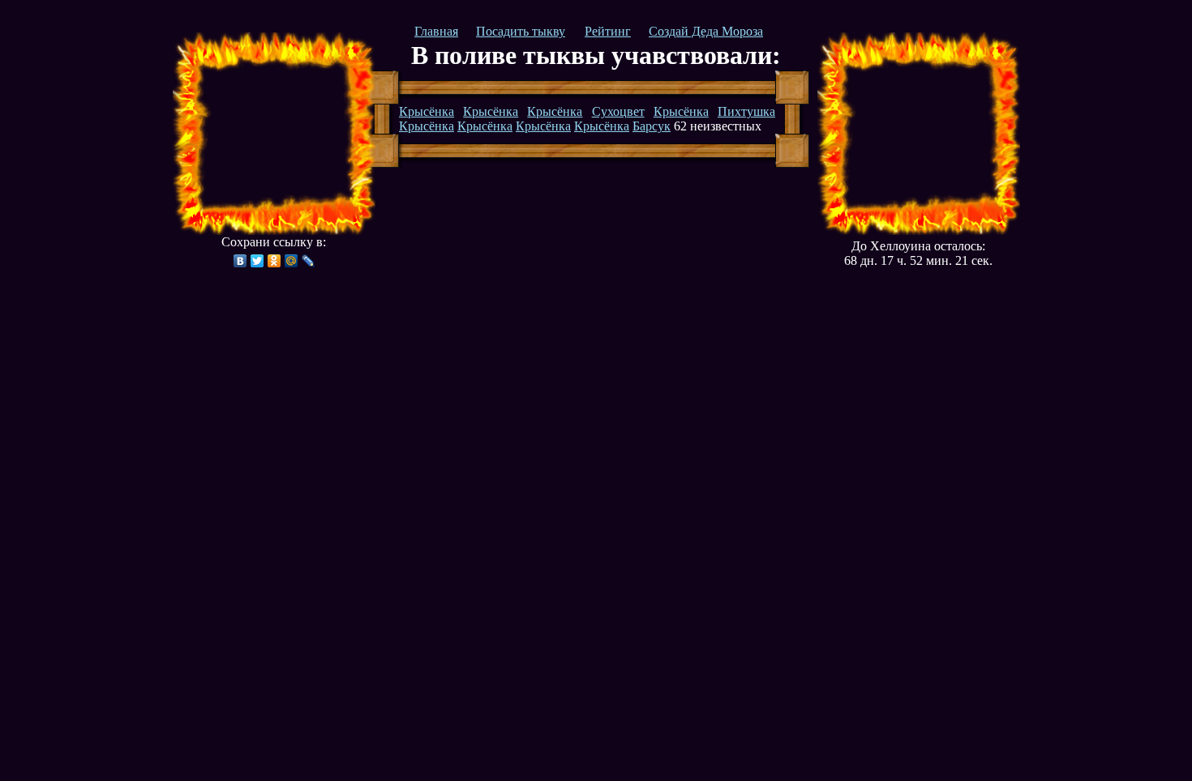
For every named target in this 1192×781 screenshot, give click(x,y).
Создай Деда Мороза (706, 31)
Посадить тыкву (520, 31)
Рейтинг (608, 31)
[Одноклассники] (274, 260)
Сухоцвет (618, 111)
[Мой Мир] (291, 260)
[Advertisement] (274, 134)
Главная (436, 31)
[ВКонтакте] (240, 260)
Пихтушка (746, 111)
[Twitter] (257, 260)
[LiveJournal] (308, 260)
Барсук (651, 126)
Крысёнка (426, 111)
